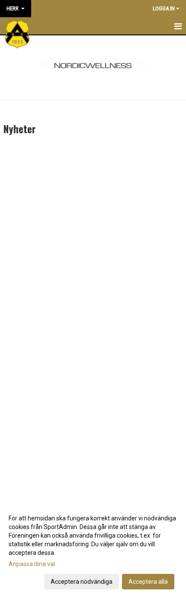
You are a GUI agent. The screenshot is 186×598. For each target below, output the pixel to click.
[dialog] (93, 549)
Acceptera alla (148, 581)
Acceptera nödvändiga (81, 581)
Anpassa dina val (32, 563)
